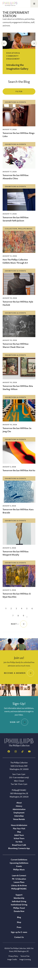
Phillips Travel (19, 908)
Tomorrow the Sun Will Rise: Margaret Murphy (16, 553)
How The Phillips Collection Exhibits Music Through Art (15, 261)
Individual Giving (19, 901)
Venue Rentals (19, 819)
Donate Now (19, 911)
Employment (19, 812)
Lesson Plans (19, 882)
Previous (4, 43)
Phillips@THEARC (19, 889)
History (19, 806)
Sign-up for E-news (19, 932)
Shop (19, 922)
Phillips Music (19, 869)
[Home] (19, 746)
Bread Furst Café (19, 845)
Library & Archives (19, 885)
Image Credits (12, 959)
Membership (19, 898)
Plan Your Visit (19, 828)
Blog (19, 917)
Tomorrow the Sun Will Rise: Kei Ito (19, 470)
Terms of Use (24, 956)
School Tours (19, 838)
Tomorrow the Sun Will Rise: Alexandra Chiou (16, 177)
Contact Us (19, 937)
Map (19, 832)
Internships (19, 816)
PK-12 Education (19, 879)
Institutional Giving (19, 904)
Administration (19, 809)
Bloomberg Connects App (19, 848)
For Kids (19, 842)
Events (19, 866)
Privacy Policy (13, 956)
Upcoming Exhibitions (19, 863)
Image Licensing (25, 959)
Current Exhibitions (19, 859)
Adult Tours (19, 835)
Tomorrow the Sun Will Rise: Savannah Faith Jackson (16, 219)
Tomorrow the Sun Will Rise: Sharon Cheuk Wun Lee (16, 345)
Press (19, 927)
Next (34, 43)
